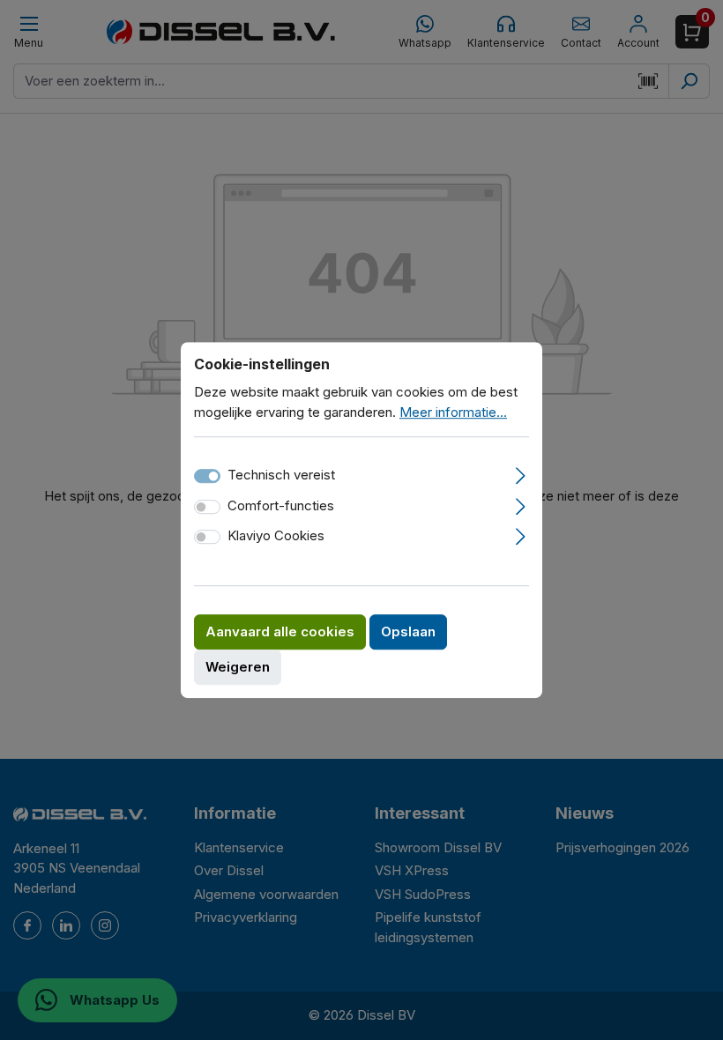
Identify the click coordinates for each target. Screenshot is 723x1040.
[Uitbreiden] (520, 473)
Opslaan (408, 631)
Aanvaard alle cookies (279, 631)
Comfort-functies (280, 505)
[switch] (207, 507)
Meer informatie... (453, 412)
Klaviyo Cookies (275, 535)
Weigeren (237, 666)
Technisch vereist (281, 474)
